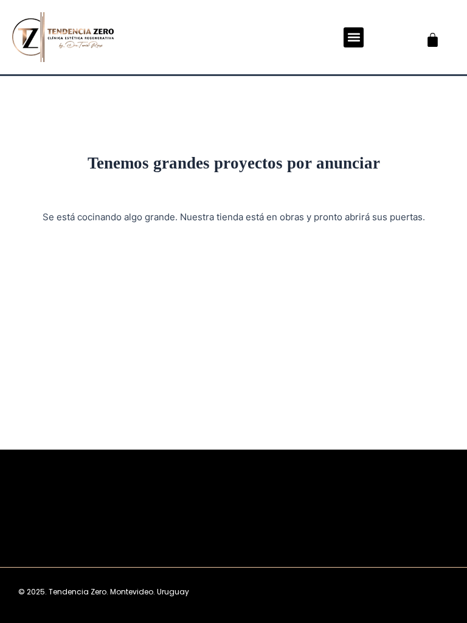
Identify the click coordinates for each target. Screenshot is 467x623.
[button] (354, 37)
